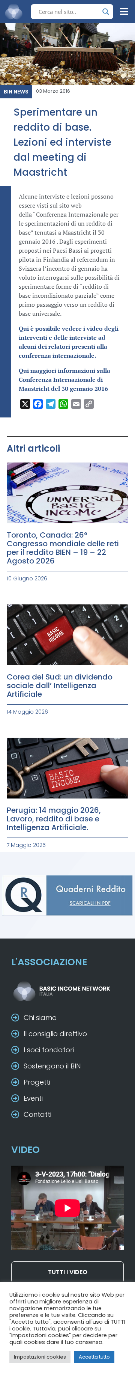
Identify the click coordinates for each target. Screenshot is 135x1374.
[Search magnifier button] (105, 11)
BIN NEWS (16, 91)
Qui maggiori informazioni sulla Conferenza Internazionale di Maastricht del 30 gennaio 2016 (64, 379)
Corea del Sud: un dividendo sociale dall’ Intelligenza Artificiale (59, 685)
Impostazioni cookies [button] (40, 1356)
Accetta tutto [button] (94, 1356)
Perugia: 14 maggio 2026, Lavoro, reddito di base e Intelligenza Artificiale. (54, 819)
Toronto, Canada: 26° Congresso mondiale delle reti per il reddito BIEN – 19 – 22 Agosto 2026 (63, 548)
